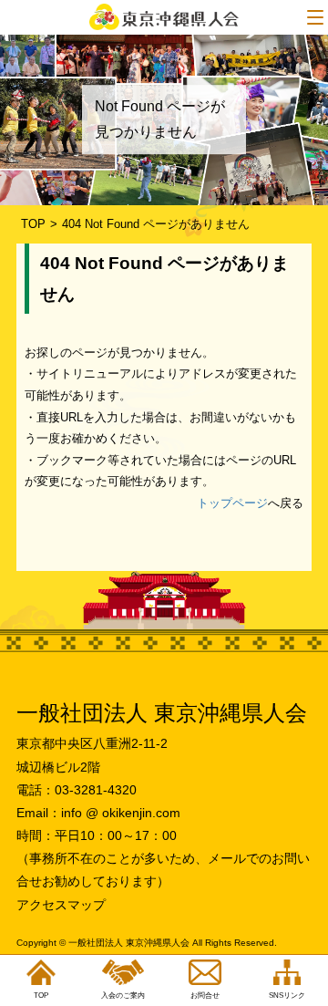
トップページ (232, 503)
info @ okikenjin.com (120, 812)
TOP (33, 224)
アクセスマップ (61, 904)
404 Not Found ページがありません (156, 224)
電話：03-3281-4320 (76, 790)
